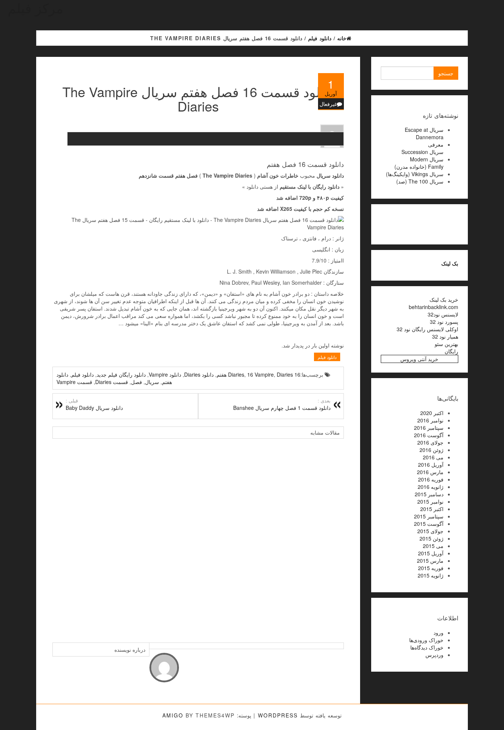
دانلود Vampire (165, 374)
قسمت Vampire (74, 381)
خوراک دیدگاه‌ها (426, 647)
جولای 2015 (430, 531)
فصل (136, 381)
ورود (438, 632)
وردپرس (434, 654)
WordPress (278, 715)
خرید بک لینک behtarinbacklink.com (433, 303)
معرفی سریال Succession (422, 148)
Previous (59, 537)
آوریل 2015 (430, 553)
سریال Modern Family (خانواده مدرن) (418, 162)
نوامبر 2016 (430, 420)
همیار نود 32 (445, 336)
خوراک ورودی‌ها (426, 640)
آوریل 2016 (430, 464)
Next (336, 537)
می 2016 (433, 457)
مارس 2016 (430, 472)
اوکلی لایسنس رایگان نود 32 (427, 329)
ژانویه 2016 (430, 486)
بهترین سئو (446, 343)
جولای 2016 (430, 442)
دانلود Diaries (199, 374)
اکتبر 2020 (431, 413)
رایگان (451, 351)
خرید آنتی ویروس (419, 359)
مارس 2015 (430, 560)
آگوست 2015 (428, 523)
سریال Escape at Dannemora (424, 133)
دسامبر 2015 (429, 494)
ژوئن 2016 (431, 449)
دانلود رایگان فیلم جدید (121, 374)
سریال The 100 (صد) (419, 181)
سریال (152, 381)
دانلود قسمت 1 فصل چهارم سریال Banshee (282, 404)
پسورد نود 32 (444, 321)
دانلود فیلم (327, 357)
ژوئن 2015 (431, 538)
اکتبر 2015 (431, 509)
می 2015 (433, 545)
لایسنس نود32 (443, 314)
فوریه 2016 (430, 479)
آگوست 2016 (428, 435)
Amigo (172, 715)
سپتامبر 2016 (428, 427)
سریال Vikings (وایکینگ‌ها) (414, 174)
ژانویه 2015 (430, 575)
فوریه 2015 (430, 568)
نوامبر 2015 (430, 501)
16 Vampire (260, 374)
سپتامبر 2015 (428, 516)
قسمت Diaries (111, 381)
